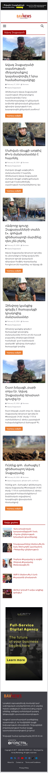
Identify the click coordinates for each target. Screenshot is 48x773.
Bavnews (26, 84)
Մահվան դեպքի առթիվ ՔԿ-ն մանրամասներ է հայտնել (23, 154)
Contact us (19, 762)
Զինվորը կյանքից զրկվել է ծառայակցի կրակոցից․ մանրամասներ (21, 311)
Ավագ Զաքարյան (14, 88)
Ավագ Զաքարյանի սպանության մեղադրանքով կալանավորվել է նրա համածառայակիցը (21, 72)
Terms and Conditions (32, 762)
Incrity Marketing (17, 753)
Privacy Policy (24, 768)
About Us (11, 762)
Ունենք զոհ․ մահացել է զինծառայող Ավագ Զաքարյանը (22, 469)
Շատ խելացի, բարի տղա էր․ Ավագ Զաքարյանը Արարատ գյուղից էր (22, 393)
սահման (35, 481)
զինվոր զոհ (26, 481)
